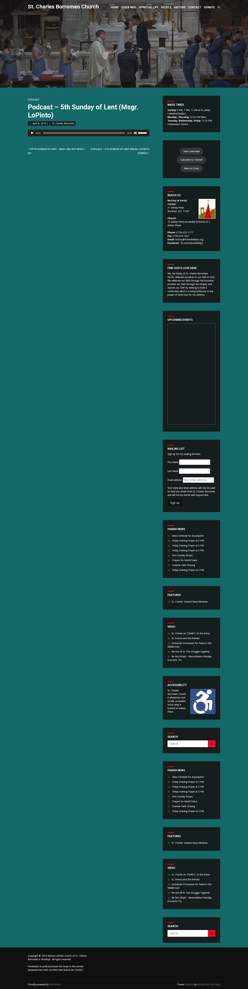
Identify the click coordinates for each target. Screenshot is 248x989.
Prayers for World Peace (184, 560)
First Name (173, 462)
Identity (189, 984)
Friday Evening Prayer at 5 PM (188, 540)
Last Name (173, 471)
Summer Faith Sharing (183, 565)
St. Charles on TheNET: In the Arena (191, 633)
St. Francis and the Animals (185, 638)
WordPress (55, 984)
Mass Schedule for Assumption (188, 535)
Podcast (33, 99)
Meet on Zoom (191, 168)
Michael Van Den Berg (208, 984)
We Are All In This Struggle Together (191, 651)
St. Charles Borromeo (63, 123)
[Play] (32, 133)
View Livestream (191, 151)
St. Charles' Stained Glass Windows (190, 601)
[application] (88, 133)
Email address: (175, 480)
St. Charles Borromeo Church (63, 6)
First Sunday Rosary (182, 555)
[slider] (143, 133)
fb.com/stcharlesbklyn (192, 243)
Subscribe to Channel (191, 159)
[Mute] (135, 133)
